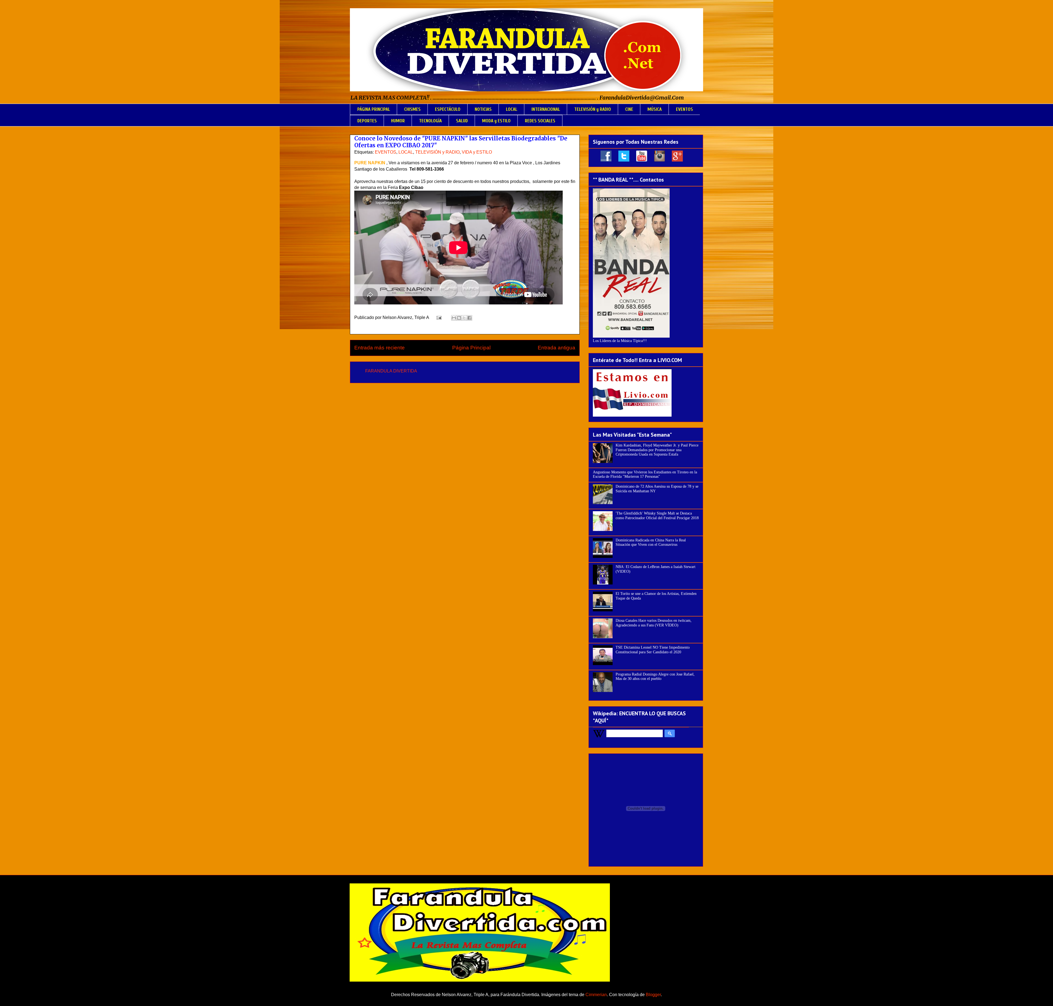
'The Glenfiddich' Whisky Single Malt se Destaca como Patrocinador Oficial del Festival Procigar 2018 (657, 515)
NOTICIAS (483, 109)
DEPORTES (367, 120)
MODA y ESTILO (496, 120)
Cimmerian (596, 994)
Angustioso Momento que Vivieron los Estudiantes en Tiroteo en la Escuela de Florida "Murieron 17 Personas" (645, 474)
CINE (629, 109)
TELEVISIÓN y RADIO (592, 109)
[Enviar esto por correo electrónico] (454, 318)
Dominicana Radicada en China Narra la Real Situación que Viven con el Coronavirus (651, 542)
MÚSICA (654, 109)
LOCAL (511, 109)
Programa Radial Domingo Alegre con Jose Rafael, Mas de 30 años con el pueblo (655, 676)
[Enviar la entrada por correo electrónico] (438, 317)
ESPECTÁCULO (447, 109)
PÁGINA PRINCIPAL (373, 109)
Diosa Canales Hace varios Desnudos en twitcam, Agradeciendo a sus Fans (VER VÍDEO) (654, 622)
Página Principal (471, 348)
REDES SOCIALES (540, 120)
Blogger (653, 994)
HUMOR (398, 120)
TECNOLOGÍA (430, 120)
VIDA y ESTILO (477, 152)
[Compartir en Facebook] (469, 318)
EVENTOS (684, 109)
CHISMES (412, 109)
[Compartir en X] (464, 318)
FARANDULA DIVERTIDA (391, 371)
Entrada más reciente (379, 348)
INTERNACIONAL (545, 109)
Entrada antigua (556, 348)
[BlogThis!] (459, 318)
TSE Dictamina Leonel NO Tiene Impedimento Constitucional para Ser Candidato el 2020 (653, 649)
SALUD (462, 120)
